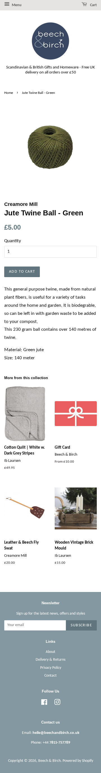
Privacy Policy (50, 668)
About (50, 652)
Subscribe (81, 625)
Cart (93, 5)
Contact (50, 676)
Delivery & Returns (50, 660)
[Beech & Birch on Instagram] (57, 703)
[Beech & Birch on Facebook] (44, 703)
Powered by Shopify (78, 761)
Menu (16, 5)
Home (8, 93)
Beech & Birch (49, 761)
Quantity (12, 241)
